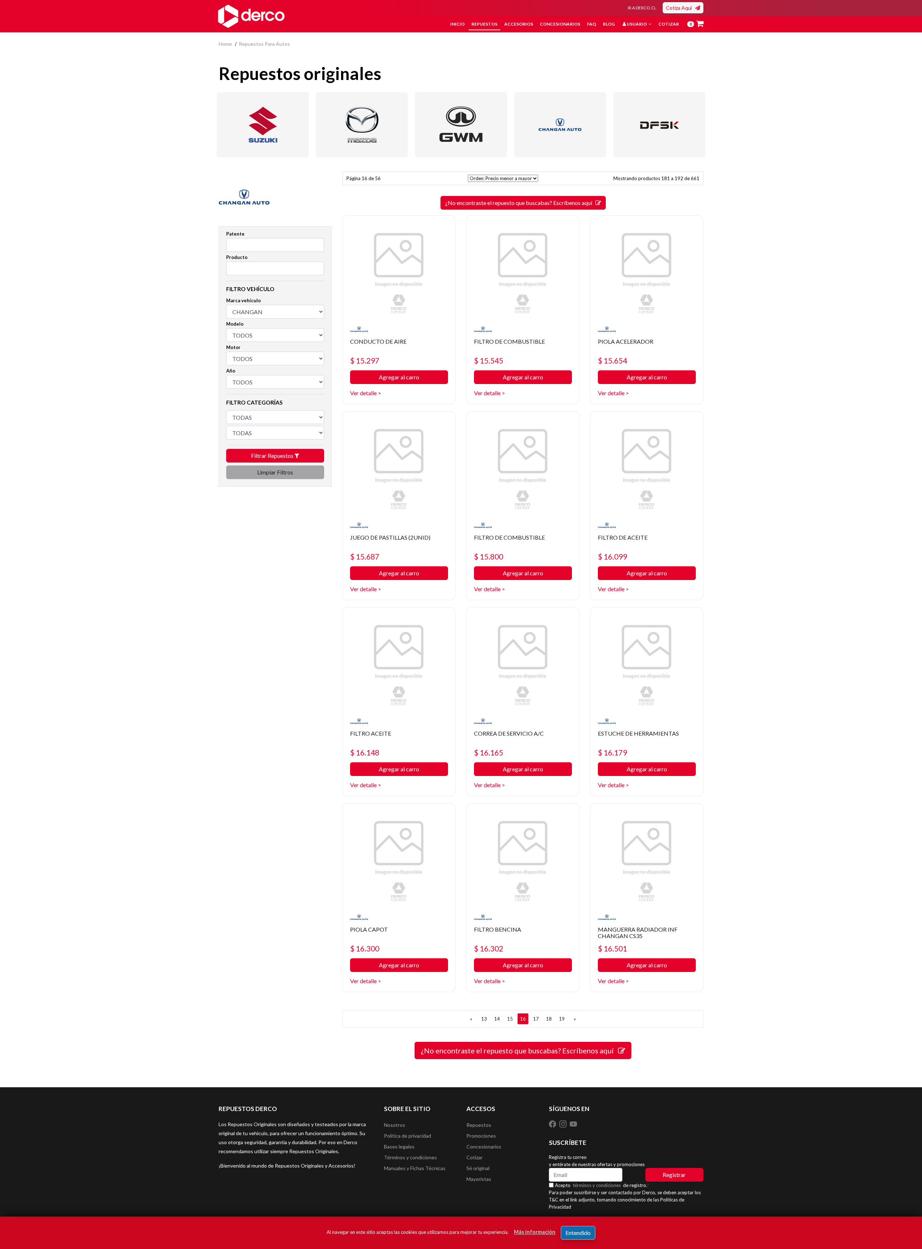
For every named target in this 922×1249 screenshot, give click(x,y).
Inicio (457, 24)
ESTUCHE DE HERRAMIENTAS (638, 733)
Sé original (477, 1168)
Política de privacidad (407, 1136)
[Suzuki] (263, 124)
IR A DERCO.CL (642, 7)
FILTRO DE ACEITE (623, 537)
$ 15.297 (364, 360)
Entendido (578, 1232)
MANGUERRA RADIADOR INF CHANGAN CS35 (637, 932)
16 (523, 1019)
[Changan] (560, 124)
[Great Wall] (461, 124)
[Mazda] (362, 124)
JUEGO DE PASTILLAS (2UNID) (390, 537)
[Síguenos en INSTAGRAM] (563, 1123)
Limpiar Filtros (275, 472)
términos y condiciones (597, 1185)
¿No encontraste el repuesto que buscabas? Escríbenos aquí (520, 202)
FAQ (591, 24)
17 (536, 1019)
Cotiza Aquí (680, 8)
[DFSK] (659, 124)
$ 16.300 (364, 948)
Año (230, 371)
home (225, 44)
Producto (236, 257)
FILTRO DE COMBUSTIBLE (509, 341)
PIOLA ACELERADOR (625, 341)
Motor (233, 347)
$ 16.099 (612, 556)
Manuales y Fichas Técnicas (415, 1168)
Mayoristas (478, 1179)
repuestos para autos (264, 44)
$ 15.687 (364, 556)
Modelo (234, 324)
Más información (534, 1232)
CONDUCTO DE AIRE (378, 341)
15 (510, 1019)
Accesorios (518, 24)
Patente (235, 234)
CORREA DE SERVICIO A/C (509, 733)
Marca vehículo (243, 300)
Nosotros (394, 1125)
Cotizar (668, 24)
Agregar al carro (399, 377)
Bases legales (399, 1146)
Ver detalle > (365, 392)
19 (562, 1019)
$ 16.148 (364, 752)
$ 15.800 (488, 556)
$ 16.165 (488, 752)
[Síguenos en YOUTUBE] (573, 1123)
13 (484, 1019)
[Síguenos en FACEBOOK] (553, 1123)
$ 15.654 (612, 360)
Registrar (674, 1174)
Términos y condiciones (410, 1157)
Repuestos (484, 24)
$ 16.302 (488, 948)
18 (549, 1019)
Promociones (481, 1136)
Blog (609, 24)
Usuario (637, 24)
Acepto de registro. (602, 1185)
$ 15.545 (488, 360)
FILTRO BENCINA (497, 929)
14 (497, 1019)
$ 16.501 (612, 948)
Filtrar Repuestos (273, 455)
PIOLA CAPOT (369, 929)
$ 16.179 (612, 752)
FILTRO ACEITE (370, 733)
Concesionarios (560, 24)
